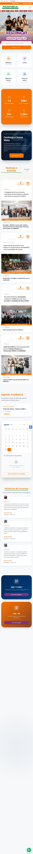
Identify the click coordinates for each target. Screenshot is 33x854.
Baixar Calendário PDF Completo (16, 474)
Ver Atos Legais (16, 622)
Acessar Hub (15, 155)
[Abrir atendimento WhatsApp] (29, 850)
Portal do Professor (27, 3)
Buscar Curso (16, 47)
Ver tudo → (26, 170)
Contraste (13, 1)
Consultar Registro (16, 594)
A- (4, 1)
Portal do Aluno (15, 3)
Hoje (24, 424)
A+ (2, 1)
